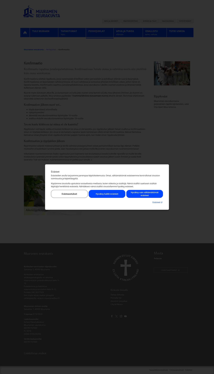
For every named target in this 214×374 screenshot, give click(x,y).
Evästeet (157, 202)
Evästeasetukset (69, 194)
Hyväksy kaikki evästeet (107, 194)
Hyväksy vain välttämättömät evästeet (145, 194)
